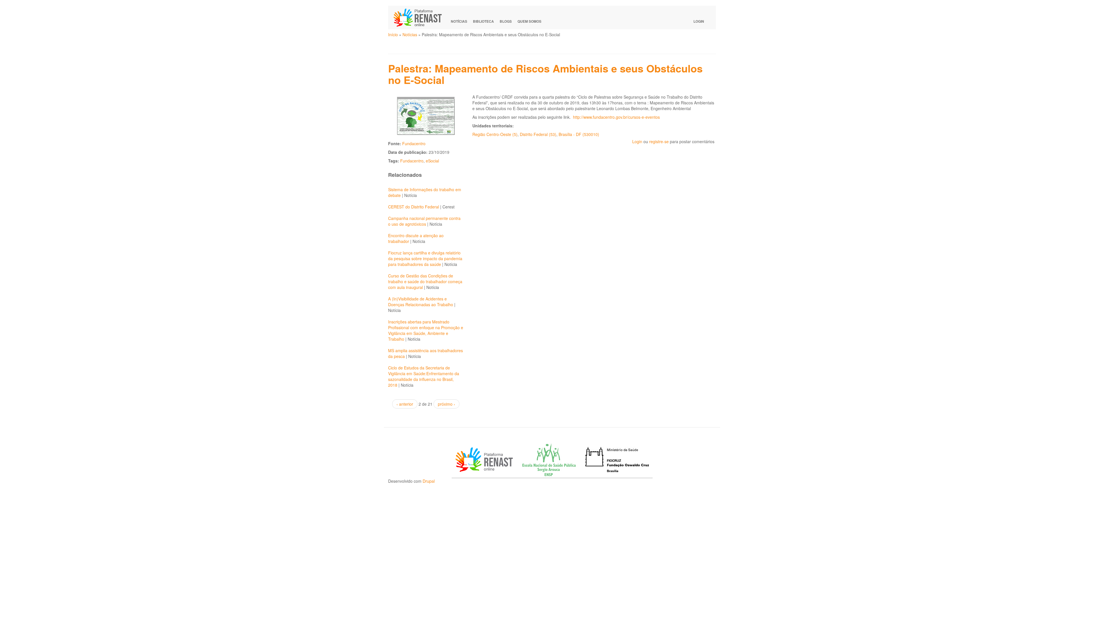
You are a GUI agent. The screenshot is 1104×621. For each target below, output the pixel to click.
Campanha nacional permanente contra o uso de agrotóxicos (424, 221)
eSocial (432, 161)
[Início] (420, 17)
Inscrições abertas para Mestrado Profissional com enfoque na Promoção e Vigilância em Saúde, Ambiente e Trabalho (425, 330)
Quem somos (529, 21)
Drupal (429, 481)
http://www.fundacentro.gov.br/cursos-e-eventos (616, 117)
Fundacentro (413, 143)
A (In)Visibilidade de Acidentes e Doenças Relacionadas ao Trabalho (420, 301)
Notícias (459, 21)
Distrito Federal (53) (538, 134)
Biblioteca (483, 21)
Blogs (506, 21)
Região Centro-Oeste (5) (495, 134)
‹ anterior (404, 404)
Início (393, 34)
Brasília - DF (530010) (579, 134)
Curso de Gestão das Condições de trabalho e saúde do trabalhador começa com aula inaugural (425, 281)
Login (698, 21)
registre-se (659, 141)
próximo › (446, 404)
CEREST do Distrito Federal (413, 207)
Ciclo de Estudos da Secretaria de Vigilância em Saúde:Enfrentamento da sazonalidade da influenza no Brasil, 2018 (423, 376)
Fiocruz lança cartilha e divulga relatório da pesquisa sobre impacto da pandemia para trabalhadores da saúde (425, 258)
